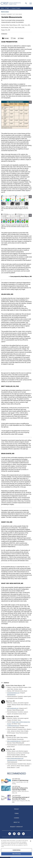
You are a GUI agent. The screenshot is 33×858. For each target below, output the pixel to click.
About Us (16, 822)
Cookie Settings (16, 850)
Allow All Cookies (16, 853)
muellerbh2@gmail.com (13, 725)
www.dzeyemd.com (12, 760)
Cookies (16, 818)
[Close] (30, 841)
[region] (16, 848)
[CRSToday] (11, 3)
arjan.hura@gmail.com (12, 708)
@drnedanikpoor (11, 694)
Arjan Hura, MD (10, 701)
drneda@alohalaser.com (13, 692)
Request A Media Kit (16, 826)
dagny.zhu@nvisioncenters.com (15, 758)
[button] (5, 683)
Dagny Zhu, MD (10, 749)
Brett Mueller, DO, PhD (12, 716)
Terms (17, 813)
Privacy (16, 809)
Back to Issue (5, 11)
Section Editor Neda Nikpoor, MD (15, 685)
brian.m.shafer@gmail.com (14, 741)
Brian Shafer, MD (11, 735)
